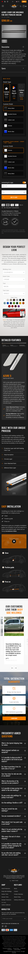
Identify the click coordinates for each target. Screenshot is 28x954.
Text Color (6, 290)
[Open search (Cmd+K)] (20, 6)
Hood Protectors (6, 888)
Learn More (14, 718)
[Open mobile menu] (3, 6)
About (15, 888)
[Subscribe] (25, 918)
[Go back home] (14, 6)
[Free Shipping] (5, 1)
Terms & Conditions (7, 948)
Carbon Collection (6, 905)
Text (4, 283)
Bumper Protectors (6, 900)
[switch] (24, 182)
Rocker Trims (5, 894)
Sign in (24, 1)
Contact (16, 891)
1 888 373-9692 (14, 880)
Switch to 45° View (22, 313)
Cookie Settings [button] (17, 949)
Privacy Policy (16, 948)
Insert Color (6, 276)
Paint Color (14, 297)
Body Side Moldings (7, 891)
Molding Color (7, 269)
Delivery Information (19, 900)
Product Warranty (18, 894)
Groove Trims (5, 897)
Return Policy (17, 897)
